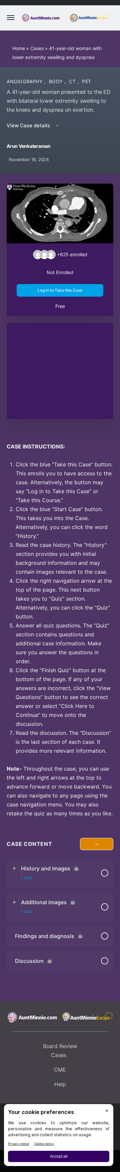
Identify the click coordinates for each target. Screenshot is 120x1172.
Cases (37, 48)
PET (86, 81)
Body (56, 81)
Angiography (25, 81)
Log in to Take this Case (60, 290)
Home (18, 48)
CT (73, 81)
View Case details (29, 125)
